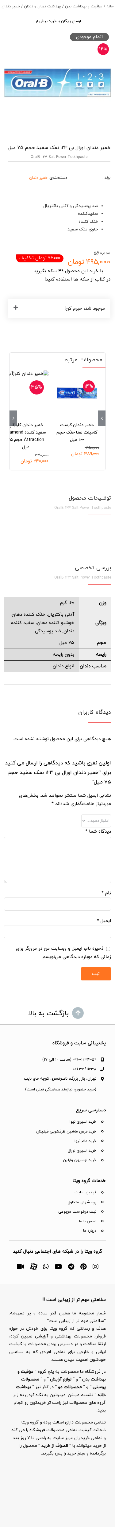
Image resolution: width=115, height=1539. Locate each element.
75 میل (66, 643)
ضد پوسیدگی (48, 631)
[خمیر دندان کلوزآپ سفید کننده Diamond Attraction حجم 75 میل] (25, 393)
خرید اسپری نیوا (83, 1122)
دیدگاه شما (98, 831)
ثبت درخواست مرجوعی (77, 1212)
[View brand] (88, 169)
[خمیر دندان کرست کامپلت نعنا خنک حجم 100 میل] (77, 393)
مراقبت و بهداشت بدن (83, 6)
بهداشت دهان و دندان (42, 6)
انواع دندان (63, 666)
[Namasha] (20, 1266)
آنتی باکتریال (61, 614)
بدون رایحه (63, 654)
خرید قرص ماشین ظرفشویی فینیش (66, 1131)
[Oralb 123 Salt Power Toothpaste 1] (57, 83)
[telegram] (71, 1266)
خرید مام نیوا (85, 1141)
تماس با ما (87, 1221)
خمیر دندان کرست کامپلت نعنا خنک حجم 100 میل (76, 432)
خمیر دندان (11, 6)
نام (106, 893)
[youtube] (58, 1266)
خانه (109, 6)
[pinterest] (83, 1266)
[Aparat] (33, 1266)
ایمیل (104, 921)
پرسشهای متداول (82, 1202)
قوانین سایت (85, 1192)
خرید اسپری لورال (82, 1150)
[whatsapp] (45, 1266)
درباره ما (89, 1231)
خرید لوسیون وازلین (79, 1160)
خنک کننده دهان (28, 614)
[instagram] (95, 1266)
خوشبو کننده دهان (55, 623)
